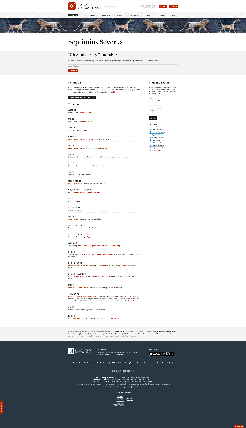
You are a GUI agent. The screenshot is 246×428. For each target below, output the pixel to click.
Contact (82, 363)
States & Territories (158, 145)
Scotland (104, 265)
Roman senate (86, 121)
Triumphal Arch (82, 246)
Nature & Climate (157, 137)
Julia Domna (102, 148)
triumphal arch (74, 318)
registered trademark (137, 387)
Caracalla (126, 157)
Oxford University (118, 332)
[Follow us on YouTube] (132, 372)
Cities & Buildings (157, 129)
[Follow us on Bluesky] (121, 372)
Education (106, 15)
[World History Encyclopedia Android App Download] (168, 354)
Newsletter (91, 363)
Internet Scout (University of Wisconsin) (82, 334)
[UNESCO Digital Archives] (123, 401)
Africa (86, 130)
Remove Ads (239, 426)
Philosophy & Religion (158, 140)
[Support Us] (1, 407)
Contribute (133, 15)
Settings (170, 363)
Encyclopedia (90, 15)
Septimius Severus (85, 113)
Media (119, 15)
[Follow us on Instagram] (128, 372)
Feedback (100, 363)
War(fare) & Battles (158, 148)
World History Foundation (105, 378)
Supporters (161, 363)
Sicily (95, 166)
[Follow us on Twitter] (117, 372)
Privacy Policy (130, 363)
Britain (112, 288)
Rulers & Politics (157, 143)
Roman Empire (133, 301)
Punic (92, 139)
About (162, 15)
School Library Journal (146, 334)
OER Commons (129, 334)
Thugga (90, 318)
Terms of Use (141, 363)
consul (78, 175)
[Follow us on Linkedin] (125, 372)
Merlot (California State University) (110, 334)
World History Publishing (101, 379)
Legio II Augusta (123, 265)
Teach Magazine (163, 334)
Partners (152, 363)
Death (70, 288)
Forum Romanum (109, 254)
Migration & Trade (157, 135)
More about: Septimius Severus (82, 97)
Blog (108, 363)
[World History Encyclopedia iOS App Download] (155, 354)
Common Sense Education (167, 332)
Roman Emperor (80, 192)
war (79, 201)
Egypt (89, 237)
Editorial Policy (117, 363)
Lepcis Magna (116, 246)
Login (174, 15)
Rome (99, 254)
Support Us (149, 15)
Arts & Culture (156, 127)
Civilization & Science (158, 132)
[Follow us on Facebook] (113, 372)
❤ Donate (73, 70)
